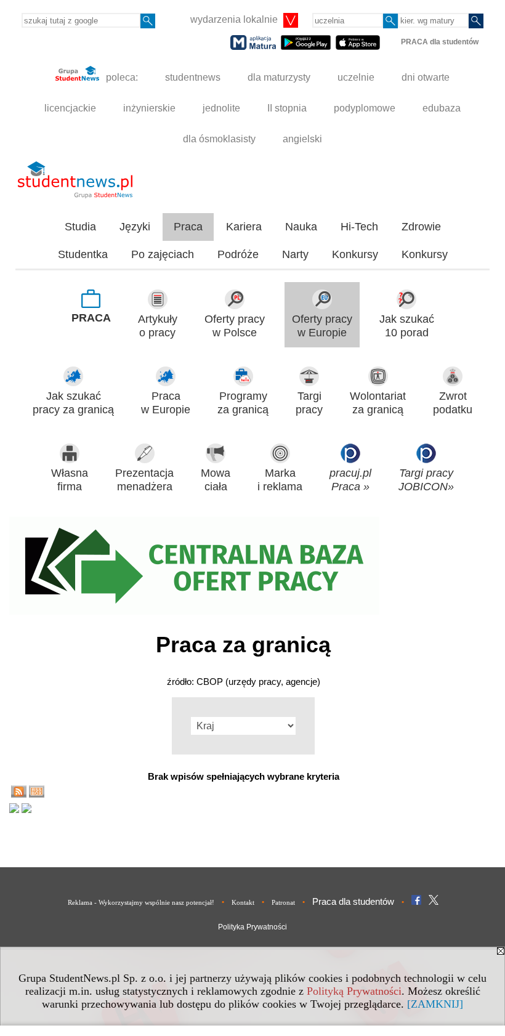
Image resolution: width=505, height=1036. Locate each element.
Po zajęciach (162, 254)
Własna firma (69, 480)
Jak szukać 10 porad (406, 326)
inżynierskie (149, 108)
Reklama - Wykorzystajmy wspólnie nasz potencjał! (141, 902)
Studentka (83, 254)
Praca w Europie (165, 403)
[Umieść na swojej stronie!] (36, 794)
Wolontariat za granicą (378, 403)
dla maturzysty (279, 77)
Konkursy (355, 254)
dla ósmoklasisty (219, 139)
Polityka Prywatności (252, 927)
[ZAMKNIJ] (435, 1004)
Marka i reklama (279, 480)
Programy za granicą (243, 403)
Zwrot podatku (452, 403)
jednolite (221, 108)
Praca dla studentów (353, 901)
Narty (295, 254)
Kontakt (243, 902)
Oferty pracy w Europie (322, 326)
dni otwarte (426, 77)
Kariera (244, 227)
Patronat (283, 902)
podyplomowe (364, 108)
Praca (188, 227)
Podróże (238, 254)
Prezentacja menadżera (144, 480)
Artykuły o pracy (157, 326)
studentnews (192, 77)
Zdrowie (421, 227)
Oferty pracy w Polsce (234, 326)
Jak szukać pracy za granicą (73, 403)
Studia (80, 227)
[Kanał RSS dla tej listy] (18, 794)
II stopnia (287, 108)
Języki (134, 227)
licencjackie (70, 108)
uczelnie (355, 77)
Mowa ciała (215, 480)
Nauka (301, 227)
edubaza (441, 108)
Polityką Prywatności (354, 991)
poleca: (120, 77)
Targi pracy (309, 403)
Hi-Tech (359, 227)
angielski (302, 139)
